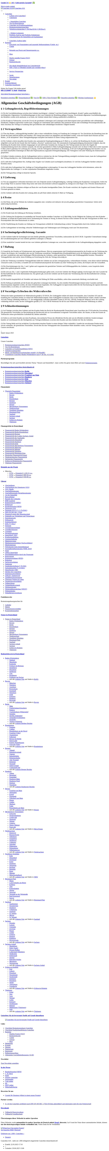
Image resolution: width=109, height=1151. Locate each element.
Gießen (11, 802)
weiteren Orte (19, 679)
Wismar (11, 821)
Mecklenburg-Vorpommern (18, 406)
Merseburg (13, 961)
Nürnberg (12, 685)
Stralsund (12, 819)
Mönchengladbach (15, 875)
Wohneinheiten (10, 591)
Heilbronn (12, 671)
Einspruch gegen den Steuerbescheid (17, 514)
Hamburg (12, 403)
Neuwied (12, 892)
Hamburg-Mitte (14, 779)
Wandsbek (12, 785)
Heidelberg (13, 668)
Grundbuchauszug (11, 529)
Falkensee (12, 737)
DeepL (56, 1122)
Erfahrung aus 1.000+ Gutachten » (12, 1133)
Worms (11, 890)
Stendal (11, 958)
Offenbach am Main (16, 798)
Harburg (12, 783)
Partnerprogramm (91, 363)
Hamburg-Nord (14, 781)
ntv (6, 1083)
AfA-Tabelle (9, 489)
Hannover (12, 833)
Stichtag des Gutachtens (13, 572)
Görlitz (11, 933)
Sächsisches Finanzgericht (14, 459)
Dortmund (12, 860)
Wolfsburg (12, 840)
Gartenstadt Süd (14, 767)
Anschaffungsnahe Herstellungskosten (18, 493)
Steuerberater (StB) (11, 570)
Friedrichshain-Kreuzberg (18, 708)
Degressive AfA (10, 508)
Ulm (10, 673)
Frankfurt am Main (15, 791)
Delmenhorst (13, 848)
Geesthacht (13, 986)
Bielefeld (12, 869)
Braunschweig (14, 835)
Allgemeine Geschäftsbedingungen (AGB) (19, 1055)
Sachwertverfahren (11, 562)
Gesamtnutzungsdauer (12, 528)
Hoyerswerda (13, 940)
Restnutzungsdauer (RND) (14, 558)
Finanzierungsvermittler (13, 609)
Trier (11, 886)
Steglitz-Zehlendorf (15, 716)
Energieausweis (10, 518)
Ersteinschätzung (10, 522)
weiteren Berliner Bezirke (23, 723)
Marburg (12, 804)
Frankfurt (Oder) (15, 733)
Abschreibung (10, 485)
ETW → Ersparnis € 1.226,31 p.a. (20, 473)
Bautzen (12, 936)
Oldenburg (13, 837)
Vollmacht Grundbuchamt (13, 1114)
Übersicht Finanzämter (12, 391)
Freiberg (12, 934)
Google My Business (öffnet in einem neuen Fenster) (23, 1095)
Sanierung (8, 564)
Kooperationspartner (12, 611)
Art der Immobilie (11, 495)
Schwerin (12, 814)
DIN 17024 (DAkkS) (50, 98)
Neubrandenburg (15, 815)
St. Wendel (13, 917)
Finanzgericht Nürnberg (13, 451)
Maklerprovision (10, 541)
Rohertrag (8, 560)
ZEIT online (9, 1085)
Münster (12, 873)
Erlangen (12, 696)
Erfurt (11, 992)
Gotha (11, 1000)
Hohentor (12, 762)
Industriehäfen (14, 756)
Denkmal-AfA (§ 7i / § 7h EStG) (16, 510)
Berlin (11, 397)
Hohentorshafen (14, 758)
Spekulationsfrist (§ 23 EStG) (15, 568)
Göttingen (12, 842)
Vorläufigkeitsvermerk (12, 585)
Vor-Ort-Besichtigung (12, 347)
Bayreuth (12, 700)
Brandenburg (13, 399)
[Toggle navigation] (2, 10)
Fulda (11, 806)
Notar (7, 551)
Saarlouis (12, 911)
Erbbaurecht (9, 520)
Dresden (12, 923)
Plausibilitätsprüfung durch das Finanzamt (19, 554)
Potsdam (12, 727)
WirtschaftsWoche (11, 1087)
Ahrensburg (13, 984)
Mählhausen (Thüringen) (17, 1007)
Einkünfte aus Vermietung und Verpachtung (19, 516)
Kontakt (8, 1045)
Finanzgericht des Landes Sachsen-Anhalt (19, 436)
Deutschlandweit (24, 98)
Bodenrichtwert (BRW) (13, 503)
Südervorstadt (14, 766)
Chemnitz (12, 927)
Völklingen (13, 910)
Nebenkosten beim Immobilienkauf (17, 547)
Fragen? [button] (21, 1128)
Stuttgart (12, 660)
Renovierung (9, 556)
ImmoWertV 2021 (11, 535)
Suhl (10, 1009)
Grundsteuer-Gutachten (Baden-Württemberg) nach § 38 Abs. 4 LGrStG (29, 354)
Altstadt (12, 750)
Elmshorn (12, 979)
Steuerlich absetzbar (67, 98)
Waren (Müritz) (14, 825)
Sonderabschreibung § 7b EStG (15, 566)
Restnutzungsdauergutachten (17, 371)
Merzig (11, 915)
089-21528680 (6, 90)
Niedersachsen (14, 408)
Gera (11, 996)
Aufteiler (8, 605)
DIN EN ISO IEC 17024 (13, 512)
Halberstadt (13, 956)
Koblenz (12, 885)
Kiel (10, 969)
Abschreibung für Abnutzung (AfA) (17, 487)
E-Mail (14, 90)
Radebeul (12, 938)
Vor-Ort (36, 98)
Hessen (11, 404)
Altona (11, 773)
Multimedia (9, 1043)
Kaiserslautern (14, 888)
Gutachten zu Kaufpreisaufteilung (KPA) (19, 349)
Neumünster (13, 975)
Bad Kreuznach (14, 896)
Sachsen (12, 418)
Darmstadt (12, 796)
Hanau (11, 800)
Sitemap (8, 1047)
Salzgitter (12, 844)
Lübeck (11, 971)
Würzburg (12, 693)
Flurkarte (8, 526)
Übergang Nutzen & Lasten (14, 579)
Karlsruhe (12, 664)
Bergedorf (12, 775)
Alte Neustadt (14, 760)
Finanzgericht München (13, 447)
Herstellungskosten (11, 533)
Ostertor (12, 754)
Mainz (11, 881)
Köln (11, 856)
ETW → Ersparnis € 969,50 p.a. (20, 475)
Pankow (12, 710)
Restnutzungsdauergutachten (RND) (17, 345)
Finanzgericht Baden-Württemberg (16, 430)
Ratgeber (8, 1032)
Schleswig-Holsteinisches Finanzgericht (18, 461)
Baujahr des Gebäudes (12, 499)
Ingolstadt (12, 691)
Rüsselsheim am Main (16, 808)
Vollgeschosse (10, 583)
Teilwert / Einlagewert (12, 576)
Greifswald (13, 817)
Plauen (11, 931)
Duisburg (12, 863)
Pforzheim (12, 670)
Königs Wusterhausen (16, 743)
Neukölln (12, 719)
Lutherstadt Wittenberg (17, 952)
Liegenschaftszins (11, 539)
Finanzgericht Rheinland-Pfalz (15, 453)
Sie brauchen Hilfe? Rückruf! (11, 1130)
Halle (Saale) (13, 948)
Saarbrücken (13, 904)
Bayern (11, 395)
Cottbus (12, 729)
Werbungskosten (10, 587)
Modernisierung (10, 545)
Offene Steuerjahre (11, 552)
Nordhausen (13, 1004)
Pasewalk (12, 827)
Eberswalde (13, 741)
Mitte (11, 706)
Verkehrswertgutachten (13, 351)
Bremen (12, 401)
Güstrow (12, 823)
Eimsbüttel (12, 777)
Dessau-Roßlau (14, 950)
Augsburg (12, 687)
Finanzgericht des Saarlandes (15, 438)
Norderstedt (13, 977)
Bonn (11, 871)
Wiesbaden (13, 792)
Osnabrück (13, 838)
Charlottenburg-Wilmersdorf (18, 712)
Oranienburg (13, 735)
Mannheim (13, 662)
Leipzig (11, 925)
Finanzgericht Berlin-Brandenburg (16, 432)
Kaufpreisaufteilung (11, 537)
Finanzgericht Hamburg (13, 442)
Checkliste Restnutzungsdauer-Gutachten (19, 1028)
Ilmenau (12, 1005)
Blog (11, 1041)
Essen (11, 862)
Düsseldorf (13, 858)
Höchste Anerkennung (85, 98)
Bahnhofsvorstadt (15, 752)
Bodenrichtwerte (15, 1036)
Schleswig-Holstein (15, 420)
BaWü (36, 679)
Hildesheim (13, 846)
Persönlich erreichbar (8, 98)
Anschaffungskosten (12, 491)
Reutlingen (13, 675)
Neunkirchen (13, 906)
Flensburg (12, 973)
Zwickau (12, 929)
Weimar (12, 998)
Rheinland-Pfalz (14, 412)
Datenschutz (9, 1049)
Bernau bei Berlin (15, 739)
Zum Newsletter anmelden (10, 1063)
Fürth (11, 695)
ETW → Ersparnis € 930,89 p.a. (20, 477)
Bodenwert (9, 504)
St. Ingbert (12, 913)
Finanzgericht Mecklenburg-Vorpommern (19, 446)
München (12, 683)
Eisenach (12, 1002)
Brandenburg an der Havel (18, 731)
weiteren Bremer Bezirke (23, 769)
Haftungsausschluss (11, 1053)
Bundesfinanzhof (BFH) (13, 506)
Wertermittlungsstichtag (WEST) (16, 589)
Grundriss (8, 531)
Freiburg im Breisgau (16, 666)
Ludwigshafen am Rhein (17, 883)
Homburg (12, 908)
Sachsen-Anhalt (14, 416)
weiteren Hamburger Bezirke (25, 787)
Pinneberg (12, 981)
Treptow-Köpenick (15, 721)
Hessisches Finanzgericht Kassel (16, 455)
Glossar (11, 1040)
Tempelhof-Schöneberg (17, 718)
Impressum (8, 1051)
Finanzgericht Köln (11, 444)
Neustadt (12, 764)
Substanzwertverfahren (13, 574)
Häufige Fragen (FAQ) (17, 1034)
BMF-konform (10, 501)
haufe (7, 1075)
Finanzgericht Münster (12, 449)
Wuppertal (12, 865)
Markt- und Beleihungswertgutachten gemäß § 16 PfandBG (25, 353)
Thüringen (12, 422)
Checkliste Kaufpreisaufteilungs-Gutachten (19, 1030)
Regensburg (13, 689)
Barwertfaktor (9, 497)
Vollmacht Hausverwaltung (14, 1112)
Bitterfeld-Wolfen (15, 959)
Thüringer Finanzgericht (13, 463)
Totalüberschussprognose (13, 577)
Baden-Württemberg (16, 393)
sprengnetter (9, 1079)
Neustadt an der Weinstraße (18, 894)
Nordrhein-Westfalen (16, 410)
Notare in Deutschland (12, 619)
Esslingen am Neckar (16, 677)
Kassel (11, 794)
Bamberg (12, 698)
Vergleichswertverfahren (13, 581)
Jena (10, 994)
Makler (7, 607)
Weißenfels (13, 954)
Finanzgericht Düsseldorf (13, 440)
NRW (36, 877)
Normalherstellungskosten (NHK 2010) (18, 549)
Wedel (11, 982)
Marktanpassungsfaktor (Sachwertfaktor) (18, 543)
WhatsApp (22, 90)
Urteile (11, 1038)
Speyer (11, 898)
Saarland (12, 414)
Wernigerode (13, 963)
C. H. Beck (9, 1074)
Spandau (12, 714)
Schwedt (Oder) (14, 744)
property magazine (11, 1077)
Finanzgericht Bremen (12, 434)
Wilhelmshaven (14, 850)
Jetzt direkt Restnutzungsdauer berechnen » (15, 94)
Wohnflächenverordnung (13, 593)
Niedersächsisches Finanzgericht (16, 457)
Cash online (9, 1081)
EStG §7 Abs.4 (10, 524)
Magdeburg (13, 946)
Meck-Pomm (38, 829)
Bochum (12, 867)
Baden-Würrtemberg (12, 658)
